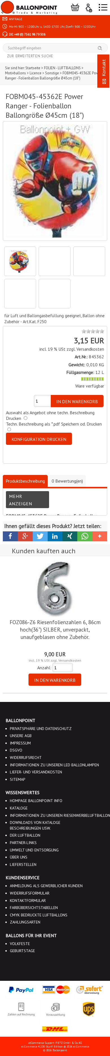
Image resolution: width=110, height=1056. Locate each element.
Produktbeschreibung (25, 481)
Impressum (20, 743)
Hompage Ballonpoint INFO (36, 800)
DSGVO (16, 750)
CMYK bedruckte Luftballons (38, 915)
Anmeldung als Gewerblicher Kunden (46, 885)
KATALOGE (19, 808)
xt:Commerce (81, 1046)
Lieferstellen (23, 864)
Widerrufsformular (29, 893)
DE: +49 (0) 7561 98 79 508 (26, 34)
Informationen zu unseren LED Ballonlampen (54, 764)
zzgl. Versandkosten (85, 349)
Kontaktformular (28, 900)
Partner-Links (23, 842)
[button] (10, 536)
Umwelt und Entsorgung (34, 850)
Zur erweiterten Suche (30, 56)
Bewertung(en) (67, 481)
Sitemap (17, 779)
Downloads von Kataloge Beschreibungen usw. (35, 825)
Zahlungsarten (25, 922)
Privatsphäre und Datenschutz (41, 728)
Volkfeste (20, 943)
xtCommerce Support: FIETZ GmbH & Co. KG (55, 1043)
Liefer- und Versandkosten (36, 772)
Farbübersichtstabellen (34, 907)
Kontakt (103, 68)
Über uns (18, 857)
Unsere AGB (21, 735)
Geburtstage (22, 950)
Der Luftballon (25, 835)
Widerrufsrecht (26, 757)
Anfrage (15, 19)
